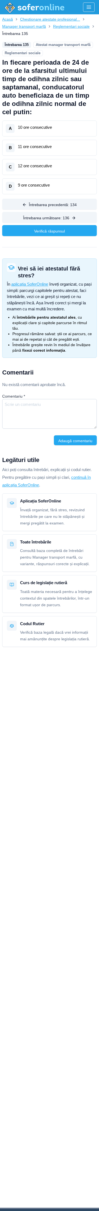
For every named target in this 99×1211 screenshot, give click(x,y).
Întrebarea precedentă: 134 (53, 205)
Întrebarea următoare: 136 (46, 218)
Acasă (7, 19)
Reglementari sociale (71, 26)
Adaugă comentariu (75, 441)
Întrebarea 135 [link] (15, 33)
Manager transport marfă (24, 26)
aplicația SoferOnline (29, 284)
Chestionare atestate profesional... (50, 19)
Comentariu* (13, 396)
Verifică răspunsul (49, 231)
